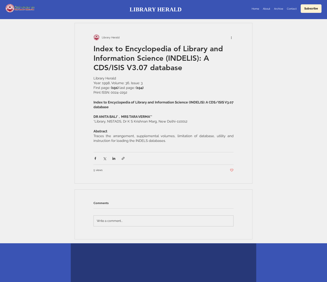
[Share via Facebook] (95, 158)
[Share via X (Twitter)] (104, 158)
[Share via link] (123, 158)
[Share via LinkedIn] (114, 158)
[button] (311, 8)
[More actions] (231, 37)
